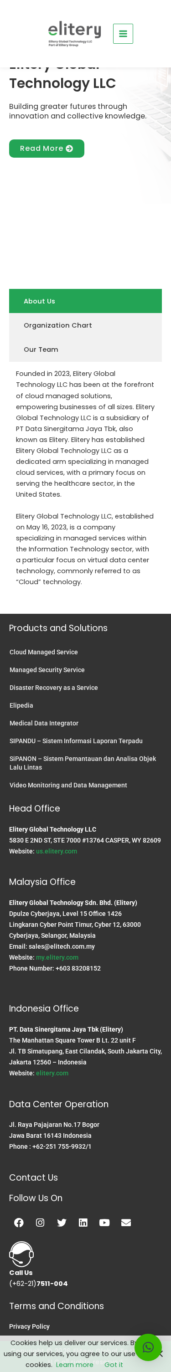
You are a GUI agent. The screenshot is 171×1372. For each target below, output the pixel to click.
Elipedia (21, 705)
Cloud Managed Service (44, 652)
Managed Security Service (47, 669)
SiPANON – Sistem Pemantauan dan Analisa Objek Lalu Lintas (83, 763)
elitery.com (52, 1073)
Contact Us (33, 1178)
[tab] (85, 301)
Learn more (74, 1364)
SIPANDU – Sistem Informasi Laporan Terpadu (76, 741)
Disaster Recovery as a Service (54, 687)
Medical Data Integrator (44, 723)
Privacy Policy (29, 1326)
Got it (113, 1364)
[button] (148, 1347)
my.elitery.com (57, 957)
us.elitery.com (56, 851)
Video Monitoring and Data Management (68, 785)
